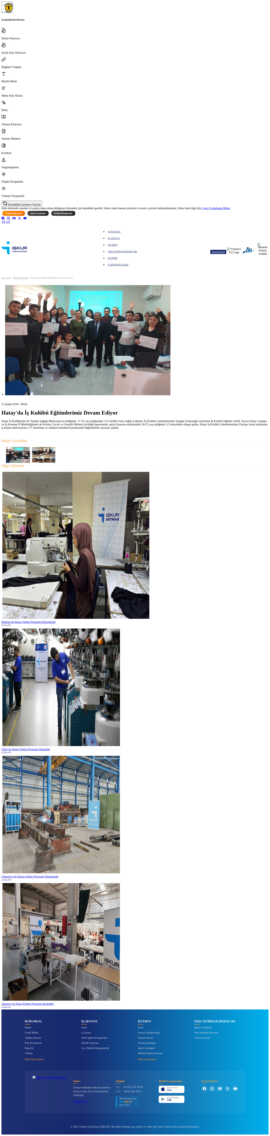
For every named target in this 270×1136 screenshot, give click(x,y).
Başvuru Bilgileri (203, 1027)
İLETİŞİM (112, 258)
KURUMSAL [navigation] (114, 232)
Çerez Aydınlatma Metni (216, 208)
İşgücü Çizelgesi (146, 1048)
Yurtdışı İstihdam (147, 1043)
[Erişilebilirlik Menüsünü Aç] (6, 6)
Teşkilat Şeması (33, 1037)
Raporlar (29, 1048)
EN (8, 222)
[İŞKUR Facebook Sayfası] (204, 1089)
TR (3, 222)
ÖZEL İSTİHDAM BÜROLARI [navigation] (122, 252)
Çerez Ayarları (38, 213)
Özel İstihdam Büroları (206, 1032)
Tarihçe (29, 1053)
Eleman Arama (145, 1037)
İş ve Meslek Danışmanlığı (95, 1048)
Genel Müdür (32, 1032)
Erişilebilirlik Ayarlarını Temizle (24, 204)
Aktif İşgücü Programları (94, 1037)
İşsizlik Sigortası (90, 1043)
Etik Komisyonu (33, 1043)
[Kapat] (2, 27)
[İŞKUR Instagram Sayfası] (212, 1089)
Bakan (28, 1027)
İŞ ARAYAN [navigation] (114, 238)
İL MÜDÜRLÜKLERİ (118, 265)
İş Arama (86, 1032)
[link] (3, 218)
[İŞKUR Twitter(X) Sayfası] (228, 1089)
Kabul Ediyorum (13, 213)
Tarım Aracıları (202, 1037)
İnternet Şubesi (218, 252)
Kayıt (84, 1027)
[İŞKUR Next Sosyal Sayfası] (220, 1089)
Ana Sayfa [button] (6, 278)
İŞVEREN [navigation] (112, 245)
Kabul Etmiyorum (63, 213)
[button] (135, 34)
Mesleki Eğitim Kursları (150, 1053)
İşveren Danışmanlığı (149, 1032)
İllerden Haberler (20, 278)
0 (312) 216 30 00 (133, 1087)
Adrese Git (80, 1101)
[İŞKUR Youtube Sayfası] (235, 1089)
